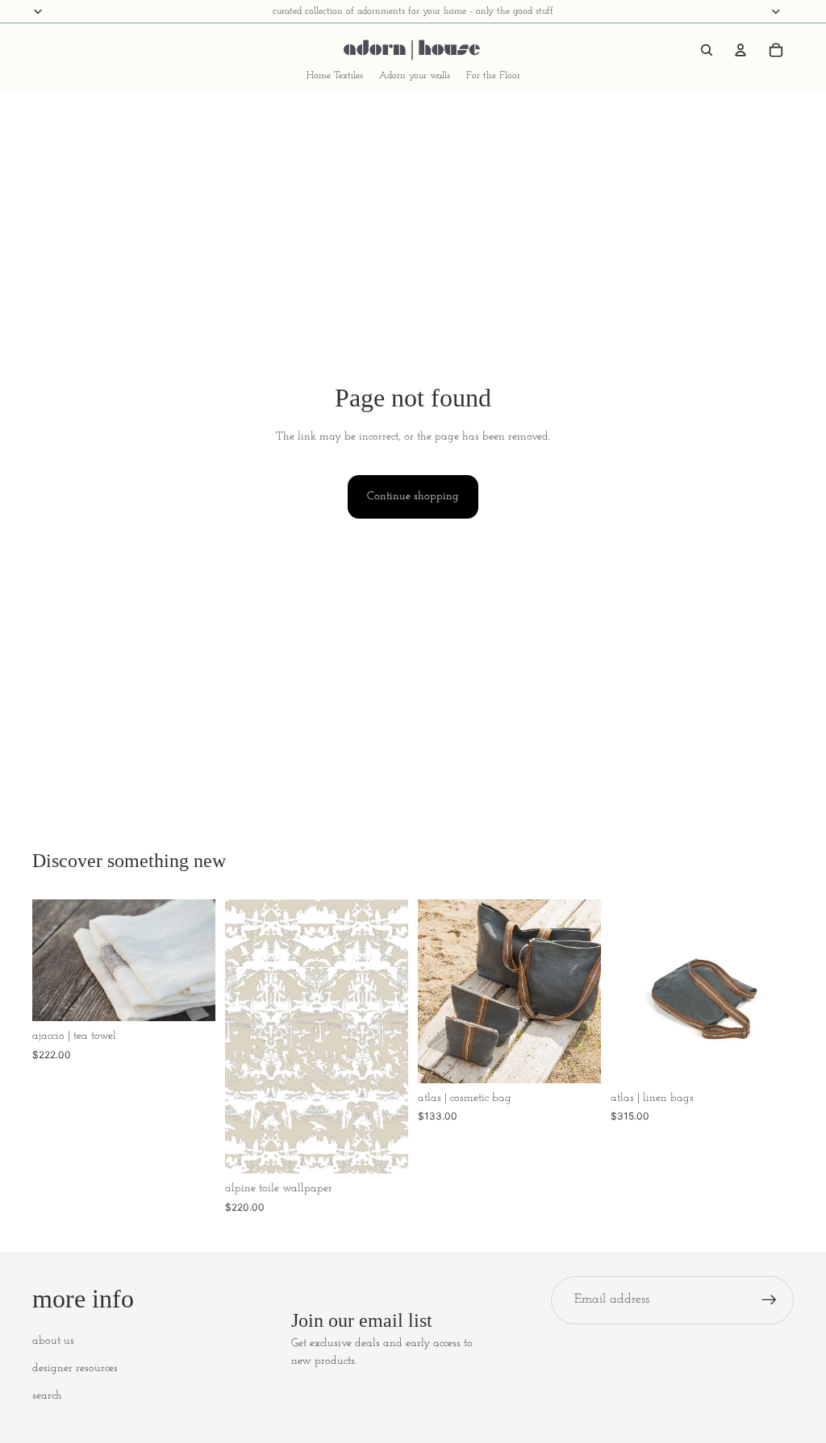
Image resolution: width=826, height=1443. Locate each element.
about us (53, 1341)
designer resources (75, 1368)
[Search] (706, 50)
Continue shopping (413, 496)
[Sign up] (769, 1300)
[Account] (740, 50)
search (47, 1396)
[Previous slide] (50, 960)
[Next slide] (197, 960)
